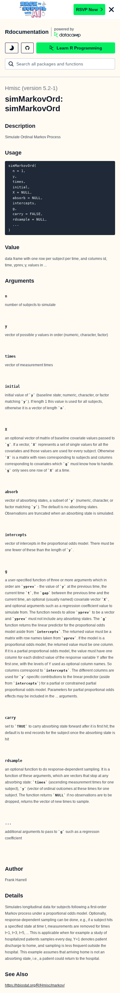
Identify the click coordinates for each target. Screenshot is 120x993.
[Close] (111, 9)
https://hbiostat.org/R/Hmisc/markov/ (35, 985)
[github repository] (27, 47)
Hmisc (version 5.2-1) (31, 88)
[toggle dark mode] (11, 47)
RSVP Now (87, 9)
